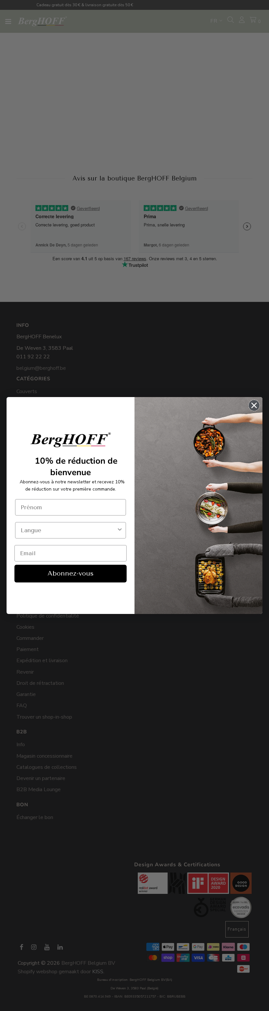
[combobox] (68, 530)
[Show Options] (119, 530)
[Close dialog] (254, 405)
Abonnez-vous (70, 573)
